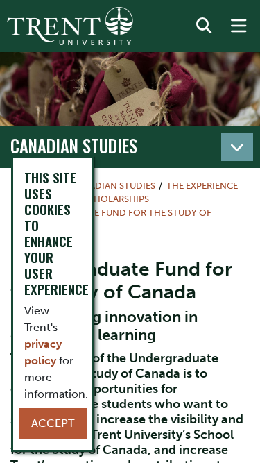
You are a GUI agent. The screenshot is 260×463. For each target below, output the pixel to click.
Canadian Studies (73, 145)
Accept (52, 423)
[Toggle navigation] (237, 147)
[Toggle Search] (203, 26)
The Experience (202, 185)
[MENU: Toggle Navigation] (238, 26)
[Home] (70, 26)
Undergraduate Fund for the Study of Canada (111, 219)
